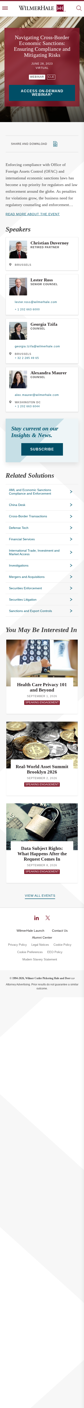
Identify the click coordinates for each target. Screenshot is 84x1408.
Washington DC (28, 402)
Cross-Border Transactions (28, 516)
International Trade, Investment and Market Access (34, 552)
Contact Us (60, 930)
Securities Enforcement (25, 588)
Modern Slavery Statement (39, 959)
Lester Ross (41, 279)
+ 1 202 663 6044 (27, 406)
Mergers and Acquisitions (27, 577)
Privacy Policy (17, 944)
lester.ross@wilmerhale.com (36, 302)
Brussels (23, 264)
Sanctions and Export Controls (30, 611)
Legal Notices (40, 944)
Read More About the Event (33, 214)
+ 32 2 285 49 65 (27, 358)
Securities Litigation (23, 599)
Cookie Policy (62, 944)
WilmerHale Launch (30, 930)
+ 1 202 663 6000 (27, 309)
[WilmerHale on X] (47, 918)
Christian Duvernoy (49, 242)
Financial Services (22, 539)
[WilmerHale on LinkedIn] (36, 918)
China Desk (17, 505)
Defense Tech (18, 528)
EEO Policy (54, 952)
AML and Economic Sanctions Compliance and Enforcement (30, 491)
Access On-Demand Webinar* (42, 92)
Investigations (18, 565)
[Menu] (5, 8)
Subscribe (42, 449)
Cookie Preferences (30, 952)
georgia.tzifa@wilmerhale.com (37, 346)
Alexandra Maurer (48, 372)
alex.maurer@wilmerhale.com (37, 395)
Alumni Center (42, 937)
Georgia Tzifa (43, 324)
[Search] (79, 8)
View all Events (40, 895)
